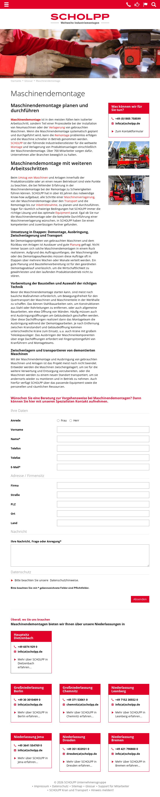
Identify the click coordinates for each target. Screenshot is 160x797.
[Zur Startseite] (80, 19)
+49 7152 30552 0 (126, 699)
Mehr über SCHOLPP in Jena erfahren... (33, 760)
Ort (13, 513)
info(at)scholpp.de (127, 123)
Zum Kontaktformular (129, 131)
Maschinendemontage (26, 119)
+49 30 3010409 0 (29, 699)
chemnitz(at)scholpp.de (82, 704)
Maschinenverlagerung (79, 197)
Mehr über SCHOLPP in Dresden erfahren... (82, 763)
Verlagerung (57, 127)
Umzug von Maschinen (33, 177)
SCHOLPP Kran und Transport (68, 790)
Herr (76, 420)
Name (15, 439)
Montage (16, 147)
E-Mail (15, 467)
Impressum (41, 786)
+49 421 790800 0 (126, 749)
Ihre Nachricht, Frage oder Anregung (36, 541)
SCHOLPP (17, 143)
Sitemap (77, 786)
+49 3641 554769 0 (30, 745)
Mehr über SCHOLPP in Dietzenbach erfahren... (33, 663)
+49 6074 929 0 (27, 647)
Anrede (15, 420)
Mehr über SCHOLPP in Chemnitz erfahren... (82, 714)
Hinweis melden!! (102, 790)
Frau (64, 420)
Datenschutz (60, 786)
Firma (15, 485)
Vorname (17, 429)
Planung (75, 244)
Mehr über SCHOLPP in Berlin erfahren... (33, 714)
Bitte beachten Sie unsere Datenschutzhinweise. (47, 580)
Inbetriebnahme (46, 205)
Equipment (62, 213)
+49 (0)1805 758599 (128, 118)
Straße (15, 495)
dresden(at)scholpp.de (82, 754)
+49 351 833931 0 (78, 749)
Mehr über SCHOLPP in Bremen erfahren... (130, 763)
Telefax (15, 458)
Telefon (16, 448)
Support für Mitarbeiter (113, 786)
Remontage (62, 135)
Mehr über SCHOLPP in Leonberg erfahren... (130, 714)
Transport (70, 201)
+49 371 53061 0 (77, 699)
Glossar (90, 786)
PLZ (13, 504)
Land (14, 523)
